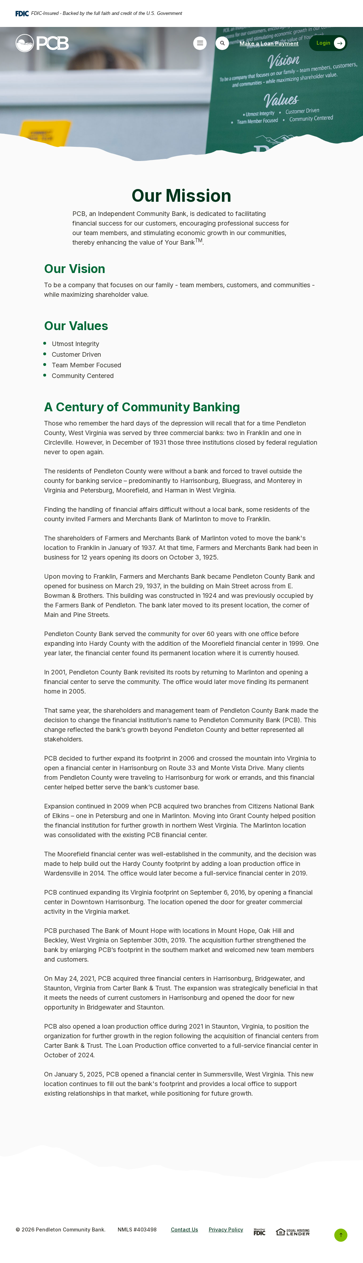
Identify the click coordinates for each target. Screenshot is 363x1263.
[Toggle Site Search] (222, 43)
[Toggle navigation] (200, 43)
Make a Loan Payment (269, 43)
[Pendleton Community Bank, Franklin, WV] (42, 43)
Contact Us (184, 1229)
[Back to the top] (340, 1235)
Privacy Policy (226, 1229)
